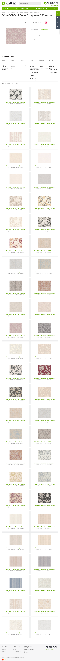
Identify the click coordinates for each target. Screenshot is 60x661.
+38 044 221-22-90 (52, 2)
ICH (14, 647)
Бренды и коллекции (41, 8)
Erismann (4, 649)
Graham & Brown (16, 646)
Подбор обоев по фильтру (28, 647)
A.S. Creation (4, 646)
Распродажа (24, 8)
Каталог (7, 8)
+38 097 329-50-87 (52, 3)
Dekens (14, 649)
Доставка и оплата (28, 650)
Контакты (26, 652)
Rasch (3, 647)
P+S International (16, 651)
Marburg (3, 651)
